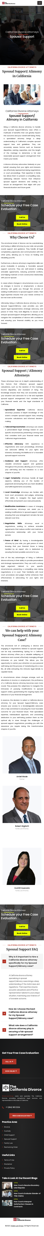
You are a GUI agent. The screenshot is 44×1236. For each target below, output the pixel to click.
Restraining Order (11, 1147)
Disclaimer (8, 1164)
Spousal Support (10, 1139)
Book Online (10, 1071)
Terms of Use (9, 1160)
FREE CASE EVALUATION (21, 1116)
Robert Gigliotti (22, 826)
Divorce (7, 1127)
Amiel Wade (22, 776)
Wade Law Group (8, 1096)
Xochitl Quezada (22, 888)
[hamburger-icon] (39, 3)
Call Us (8, 1062)
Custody (7, 1131)
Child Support (9, 1135)
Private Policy (9, 1168)
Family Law (8, 1143)
